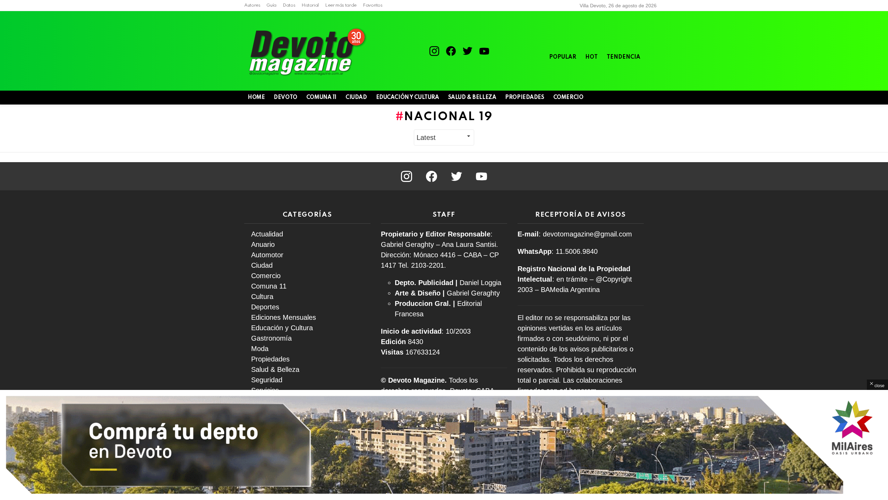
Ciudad (356, 97)
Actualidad (267, 234)
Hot (591, 57)
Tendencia (623, 57)
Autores (252, 5)
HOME (256, 97)
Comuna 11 (321, 97)
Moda (259, 348)
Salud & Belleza (472, 97)
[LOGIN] (639, 98)
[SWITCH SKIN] (616, 98)
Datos (289, 5)
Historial (310, 5)
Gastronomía (271, 338)
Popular (562, 57)
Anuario (263, 244)
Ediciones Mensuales (283, 317)
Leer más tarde (341, 5)
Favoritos (373, 5)
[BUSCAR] (628, 98)
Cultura (262, 296)
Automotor (267, 255)
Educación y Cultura (407, 97)
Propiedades (524, 97)
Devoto (285, 97)
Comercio (568, 97)
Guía (271, 5)
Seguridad (266, 380)
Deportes (265, 307)
